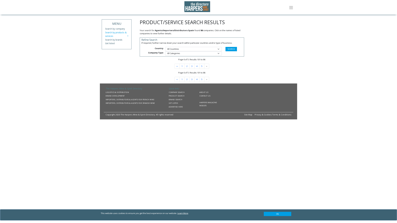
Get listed (110, 43)
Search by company (115, 28)
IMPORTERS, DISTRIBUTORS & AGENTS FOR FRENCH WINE (130, 99)
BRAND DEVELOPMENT (115, 96)
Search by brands (113, 39)
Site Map (248, 114)
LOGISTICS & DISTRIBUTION (117, 92)
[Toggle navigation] (291, 7)
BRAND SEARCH (175, 99)
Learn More (182, 213)
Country (159, 48)
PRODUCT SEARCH (176, 96)
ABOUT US (203, 92)
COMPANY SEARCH (177, 92)
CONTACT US (204, 96)
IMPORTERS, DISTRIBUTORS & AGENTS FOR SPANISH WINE (130, 103)
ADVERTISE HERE (176, 107)
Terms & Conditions (281, 114)
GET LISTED (173, 103)
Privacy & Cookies (263, 114)
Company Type (155, 52)
